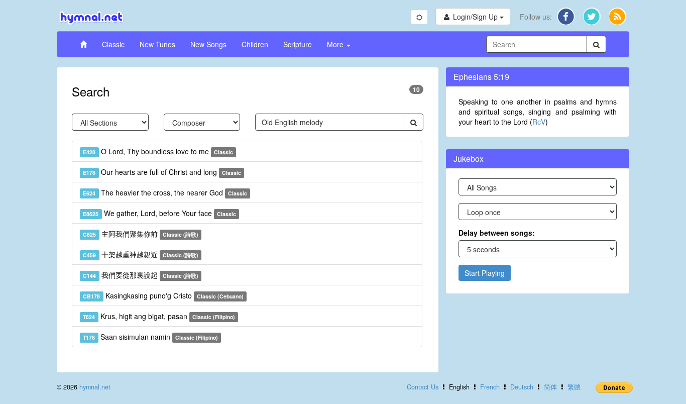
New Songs (208, 44)
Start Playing (485, 273)
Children (255, 44)
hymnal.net (94, 386)
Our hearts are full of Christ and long (162, 172)
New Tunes (157, 44)
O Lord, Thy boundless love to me (158, 151)
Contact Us (422, 386)
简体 (550, 386)
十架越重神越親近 (140, 254)
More (336, 44)
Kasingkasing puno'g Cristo (163, 295)
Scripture (297, 44)
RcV (538, 122)
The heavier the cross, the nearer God (165, 192)
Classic (113, 44)
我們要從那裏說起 (140, 275)
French (490, 386)
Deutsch (521, 386)
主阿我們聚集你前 (140, 234)
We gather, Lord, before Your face (159, 213)
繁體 (574, 386)
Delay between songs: (497, 233)
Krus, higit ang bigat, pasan (159, 316)
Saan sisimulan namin (150, 337)
